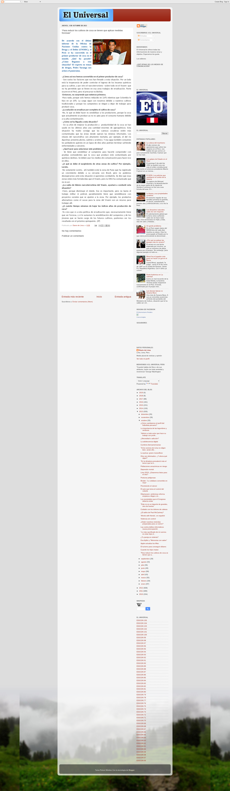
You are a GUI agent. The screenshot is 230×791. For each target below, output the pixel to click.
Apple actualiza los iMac (150, 543)
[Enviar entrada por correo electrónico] (95, 225)
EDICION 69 (141, 723)
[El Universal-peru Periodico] (137, 315)
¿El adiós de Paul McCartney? (152, 512)
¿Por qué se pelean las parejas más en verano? (155, 241)
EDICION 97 (141, 643)
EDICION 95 (141, 649)
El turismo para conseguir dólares (153, 547)
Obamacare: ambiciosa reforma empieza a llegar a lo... (153, 495)
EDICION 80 (141, 692)
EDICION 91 (141, 660)
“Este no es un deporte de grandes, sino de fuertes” (154, 505)
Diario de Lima (145, 350)
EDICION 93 (141, 655)
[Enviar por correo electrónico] (100, 225)
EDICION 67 (141, 729)
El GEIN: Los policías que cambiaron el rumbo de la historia (156, 177)
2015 (141, 405)
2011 (141, 591)
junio (143, 568)
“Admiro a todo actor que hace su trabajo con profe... (153, 434)
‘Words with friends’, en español (153, 516)
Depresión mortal (147, 469)
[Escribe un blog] (102, 225)
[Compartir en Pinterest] (109, 225)
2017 (141, 399)
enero (143, 584)
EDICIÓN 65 (141, 735)
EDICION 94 (141, 652)
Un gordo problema (153, 226)
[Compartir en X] (104, 225)
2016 (141, 402)
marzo (143, 578)
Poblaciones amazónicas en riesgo (154, 466)
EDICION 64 (141, 738)
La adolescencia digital (149, 442)
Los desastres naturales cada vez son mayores (155, 211)
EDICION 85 (141, 678)
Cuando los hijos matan (149, 550)
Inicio (99, 296)
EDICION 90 (141, 663)
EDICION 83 (141, 683)
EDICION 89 (141, 666)
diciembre (145, 414)
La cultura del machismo (155, 143)
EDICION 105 (142, 620)
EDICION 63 (141, 740)
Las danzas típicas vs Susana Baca (154, 292)
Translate (154, 384)
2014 (141, 408)
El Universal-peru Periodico (144, 312)
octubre (144, 420)
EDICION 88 (141, 669)
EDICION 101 (142, 632)
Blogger (131, 770)
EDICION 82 (141, 686)
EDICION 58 (141, 755)
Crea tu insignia (141, 317)
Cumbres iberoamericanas (151, 445)
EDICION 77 (141, 700)
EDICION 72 (141, 715)
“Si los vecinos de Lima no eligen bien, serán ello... (153, 449)
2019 (141, 393)
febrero (144, 581)
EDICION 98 (141, 640)
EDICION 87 (141, 672)
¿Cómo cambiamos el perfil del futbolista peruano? (152, 424)
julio (143, 565)
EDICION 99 (141, 638)
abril (143, 574)
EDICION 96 (141, 646)
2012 (141, 588)
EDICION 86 (141, 675)
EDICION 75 (141, 706)
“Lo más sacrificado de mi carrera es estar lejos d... (153, 533)
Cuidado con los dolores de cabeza (154, 509)
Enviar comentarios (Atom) (82, 302)
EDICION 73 (141, 712)
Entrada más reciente (73, 296)
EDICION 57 (141, 758)
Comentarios (144, 40)
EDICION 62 (141, 743)
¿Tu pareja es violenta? (149, 537)
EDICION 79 (141, 695)
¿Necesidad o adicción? (150, 438)
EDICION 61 (141, 746)
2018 (141, 396)
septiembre (145, 559)
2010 (141, 594)
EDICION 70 (141, 720)
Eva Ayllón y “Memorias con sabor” (154, 540)
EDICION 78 (141, 698)
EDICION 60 (141, 749)
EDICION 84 (141, 680)
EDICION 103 (142, 626)
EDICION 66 (141, 732)
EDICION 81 (141, 689)
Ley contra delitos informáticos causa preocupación (152, 528)
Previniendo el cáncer (149, 486)
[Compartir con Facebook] (106, 225)
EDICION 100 (142, 635)
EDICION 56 (141, 760)
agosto (144, 562)
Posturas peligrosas (148, 478)
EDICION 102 (142, 629)
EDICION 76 (141, 703)
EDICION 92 (141, 657)
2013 (141, 411)
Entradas (143, 36)
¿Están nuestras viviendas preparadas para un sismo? (152, 523)
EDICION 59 (141, 752)
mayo (143, 571)
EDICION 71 (141, 718)
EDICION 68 (141, 726)
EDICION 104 (142, 623)
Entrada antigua (123, 296)
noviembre (145, 417)
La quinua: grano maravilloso (152, 453)
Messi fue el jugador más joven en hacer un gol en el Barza (156, 258)
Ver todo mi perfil (143, 359)
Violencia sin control (148, 519)
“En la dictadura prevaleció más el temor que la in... (153, 462)
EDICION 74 (141, 709)
